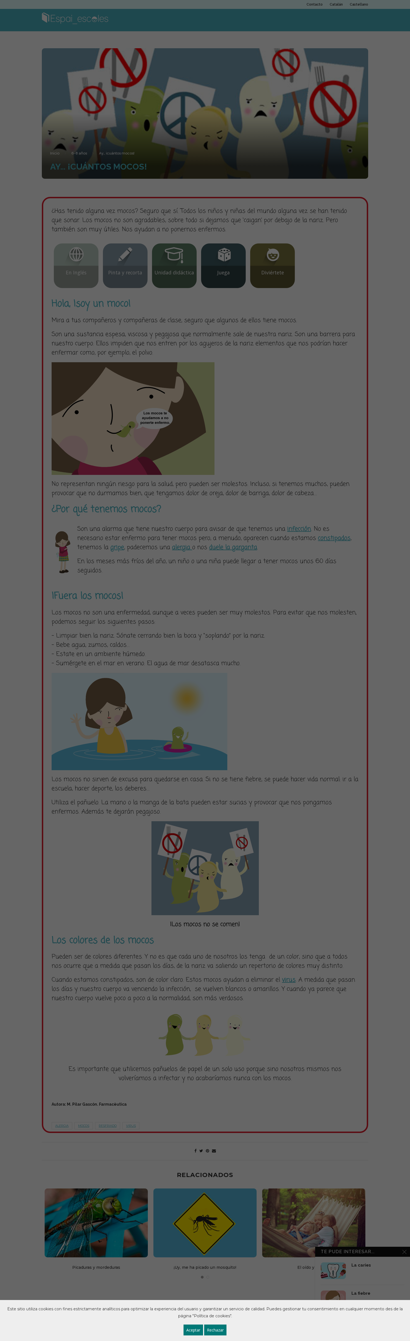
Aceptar (193, 1330)
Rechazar (215, 1330)
